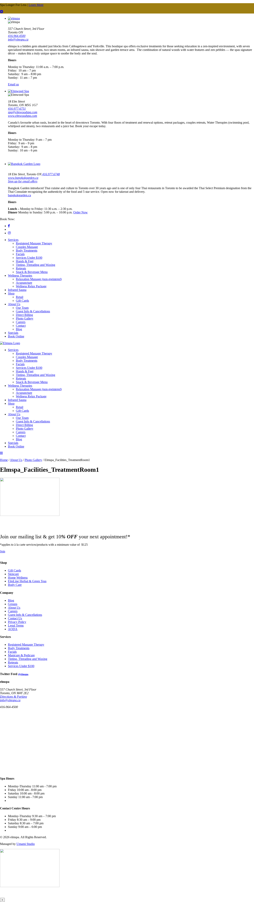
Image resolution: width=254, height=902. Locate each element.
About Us (14, 304)
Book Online (16, 336)
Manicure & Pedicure (21, 655)
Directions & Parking (13, 696)
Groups (12, 604)
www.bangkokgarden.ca (23, 177)
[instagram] (9, 233)
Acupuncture (24, 282)
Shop (11, 293)
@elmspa (23, 674)
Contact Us (15, 618)
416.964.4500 (16, 36)
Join (2, 551)
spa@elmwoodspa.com (22, 112)
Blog (19, 329)
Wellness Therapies (20, 275)
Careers (20, 322)
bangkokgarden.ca (19, 195)
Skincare (13, 574)
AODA (12, 629)
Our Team (22, 307)
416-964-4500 (25, 219)
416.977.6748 (50, 174)
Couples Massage (27, 247)
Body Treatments (26, 250)
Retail (19, 297)
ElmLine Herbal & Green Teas (27, 581)
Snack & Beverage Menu (32, 272)
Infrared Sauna (17, 290)
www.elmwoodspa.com (22, 115)
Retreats (21, 268)
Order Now (80, 212)
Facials (20, 254)
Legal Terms (16, 625)
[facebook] (9, 226)
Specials (13, 332)
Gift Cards (22, 300)
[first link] (1, 11)
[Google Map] (49, 742)
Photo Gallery (24, 318)
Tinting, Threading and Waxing (35, 264)
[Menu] (1, 453)
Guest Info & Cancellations (33, 311)
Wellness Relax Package (31, 286)
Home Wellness (18, 577)
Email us (13, 84)
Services (13, 239)
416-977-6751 (17, 108)
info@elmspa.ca (18, 39)
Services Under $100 (29, 257)
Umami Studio (25, 844)
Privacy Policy (17, 622)
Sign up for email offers (22, 181)
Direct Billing (24, 315)
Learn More (36, 5)
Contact (21, 325)
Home (4, 460)
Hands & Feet (24, 261)
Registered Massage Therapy (34, 243)
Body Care (15, 584)
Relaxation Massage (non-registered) (39, 279)
